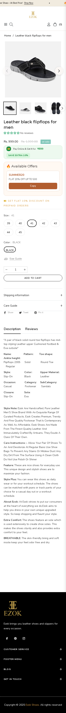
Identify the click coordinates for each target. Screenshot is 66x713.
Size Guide (16, 258)
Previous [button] (7, 71)
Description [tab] (12, 329)
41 (31, 223)
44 (8, 232)
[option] (33, 69)
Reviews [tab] (31, 329)
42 (43, 223)
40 (20, 223)
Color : (12, 242)
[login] (47, 24)
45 (20, 232)
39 (8, 223)
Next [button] (59, 71)
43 (55, 223)
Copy (33, 186)
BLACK (10, 250)
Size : (9, 215)
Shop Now (23, 3)
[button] (11, 133)
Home (7, 35)
